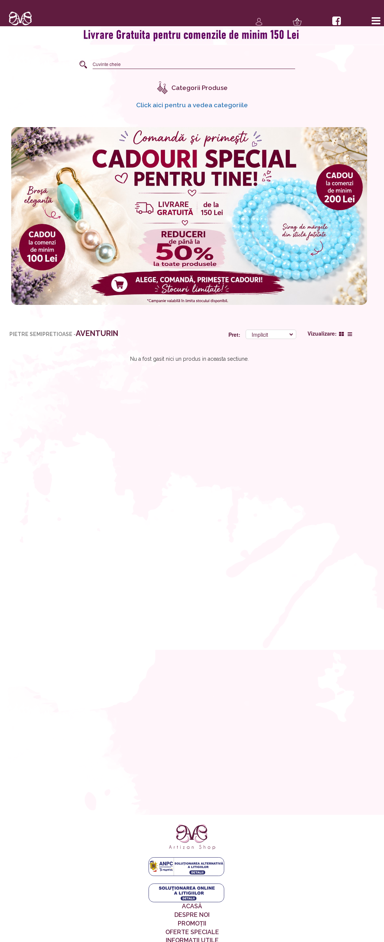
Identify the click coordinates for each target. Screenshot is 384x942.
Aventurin (97, 333)
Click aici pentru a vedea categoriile (192, 104)
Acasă (192, 906)
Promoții (192, 923)
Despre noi (192, 914)
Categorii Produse (199, 88)
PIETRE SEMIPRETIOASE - (42, 334)
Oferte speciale (192, 932)
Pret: (235, 334)
